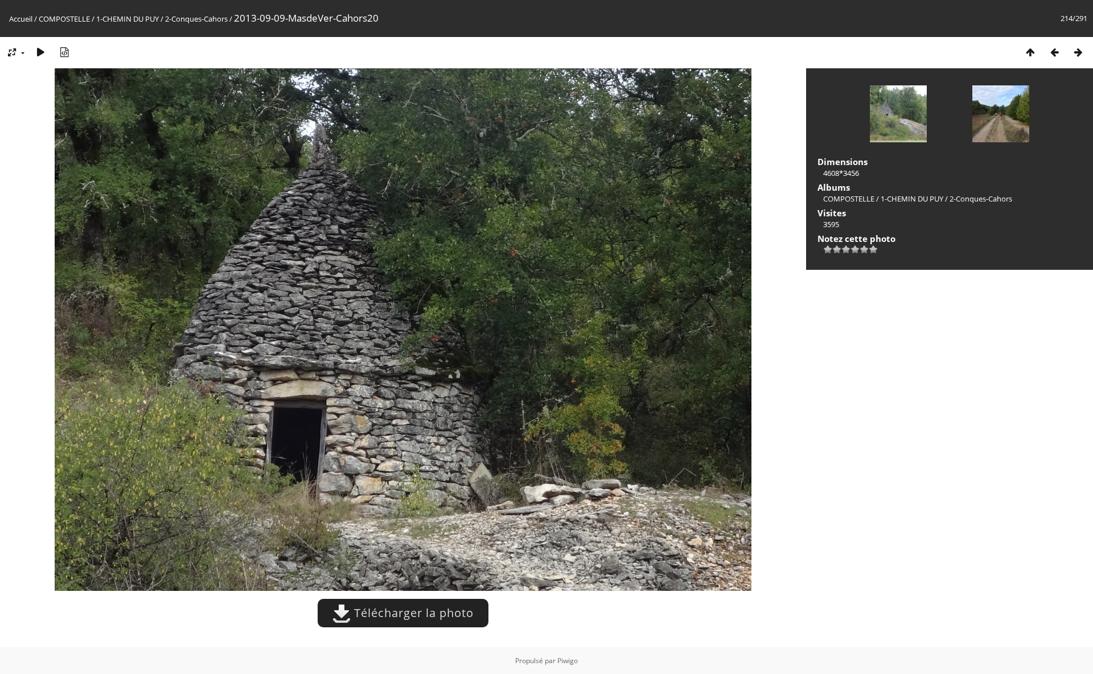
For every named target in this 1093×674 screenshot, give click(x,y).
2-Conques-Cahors (196, 19)
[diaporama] (40, 52)
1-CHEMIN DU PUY (127, 19)
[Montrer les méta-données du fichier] (64, 52)
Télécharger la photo (412, 612)
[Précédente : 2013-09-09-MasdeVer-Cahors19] (1054, 52)
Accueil (20, 19)
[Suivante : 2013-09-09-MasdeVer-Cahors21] (1078, 52)
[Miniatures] (1030, 52)
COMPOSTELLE (64, 19)
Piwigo (567, 660)
